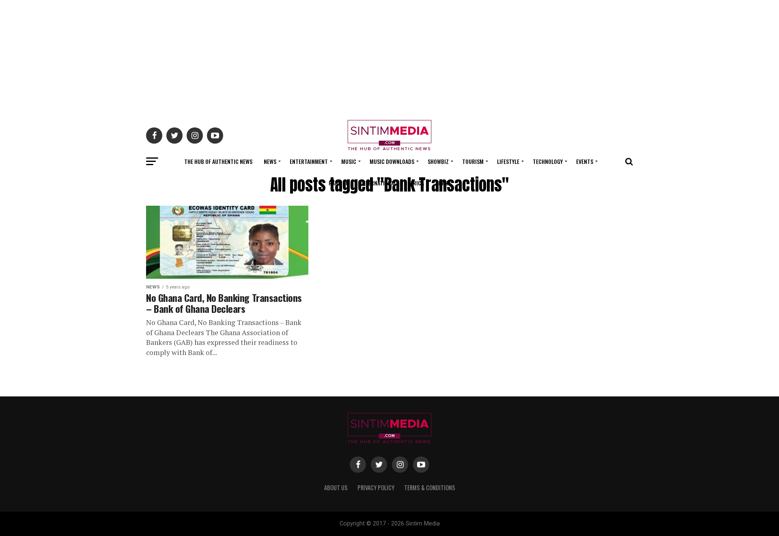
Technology (548, 161)
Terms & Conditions (429, 487)
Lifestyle (508, 161)
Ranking (339, 183)
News (270, 161)
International (378, 183)
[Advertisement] (389, 57)
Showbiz (438, 161)
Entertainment (309, 161)
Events (584, 161)
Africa (416, 183)
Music (348, 161)
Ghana (443, 183)
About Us (336, 487)
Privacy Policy (375, 487)
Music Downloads (392, 161)
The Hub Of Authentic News (218, 161)
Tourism (473, 161)
